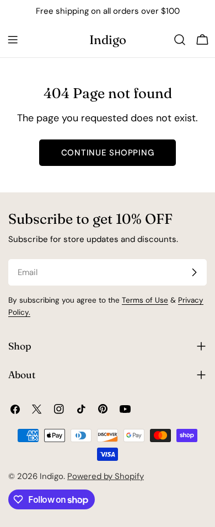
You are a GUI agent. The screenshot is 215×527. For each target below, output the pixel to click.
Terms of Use (145, 300)
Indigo (107, 39)
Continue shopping (107, 152)
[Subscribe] (194, 272)
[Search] (180, 40)
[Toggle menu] (13, 40)
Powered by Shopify (105, 476)
